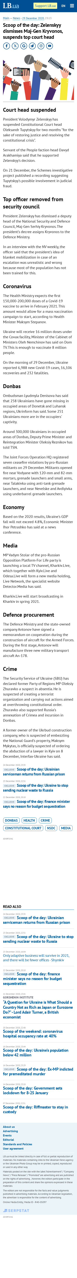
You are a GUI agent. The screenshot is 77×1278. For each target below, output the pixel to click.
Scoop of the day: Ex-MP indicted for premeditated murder (38, 1071)
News (16, 18)
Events (7, 1135)
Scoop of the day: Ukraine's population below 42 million (35, 1053)
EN (63, 6)
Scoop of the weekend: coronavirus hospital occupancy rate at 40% (32, 1034)
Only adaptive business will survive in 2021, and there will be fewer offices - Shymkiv (36, 957)
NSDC (51, 828)
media (66, 828)
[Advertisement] (38, 870)
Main (6, 18)
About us (9, 1127)
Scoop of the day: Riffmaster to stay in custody (35, 1109)
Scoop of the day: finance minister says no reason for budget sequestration (36, 804)
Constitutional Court (23, 828)
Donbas (11, 820)
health (29, 820)
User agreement (13, 1148)
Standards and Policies (17, 1144)
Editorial (8, 1140)
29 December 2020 (33, 18)
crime (45, 820)
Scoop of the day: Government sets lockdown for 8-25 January (32, 1090)
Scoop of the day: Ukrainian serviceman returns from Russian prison (34, 772)
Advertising (10, 1131)
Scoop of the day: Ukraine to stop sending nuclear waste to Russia (35, 788)
